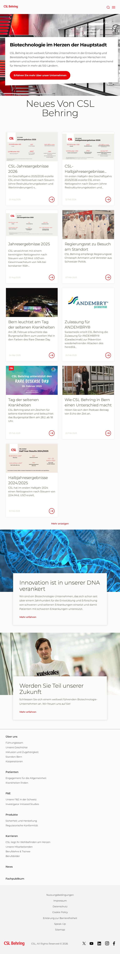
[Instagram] (107, 943)
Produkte (12, 814)
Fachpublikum (15, 878)
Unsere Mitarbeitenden (19, 846)
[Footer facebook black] (114, 943)
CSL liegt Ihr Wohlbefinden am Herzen (28, 842)
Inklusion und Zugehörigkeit (22, 752)
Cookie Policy (60, 912)
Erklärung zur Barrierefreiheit (60, 918)
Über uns (11, 736)
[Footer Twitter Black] (84, 943)
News (9, 866)
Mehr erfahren (28, 617)
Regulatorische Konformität (22, 825)
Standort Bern (14, 756)
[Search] (108, 7)
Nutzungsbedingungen (60, 894)
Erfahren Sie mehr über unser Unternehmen (40, 75)
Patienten (12, 772)
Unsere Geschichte (17, 747)
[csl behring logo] (13, 943)
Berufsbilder (13, 856)
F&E (8, 793)
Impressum (60, 900)
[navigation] (113, 7)
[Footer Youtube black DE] (91, 943)
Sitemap (60, 929)
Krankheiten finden (17, 782)
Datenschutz (60, 906)
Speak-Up (60, 923)
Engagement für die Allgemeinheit (26, 778)
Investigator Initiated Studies (22, 804)
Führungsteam (14, 742)
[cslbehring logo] (11, 7)
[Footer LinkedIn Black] (99, 943)
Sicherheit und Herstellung (21, 820)
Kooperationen (14, 761)
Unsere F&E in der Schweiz (21, 799)
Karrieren (12, 836)
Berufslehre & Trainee (18, 851)
